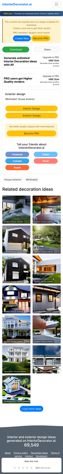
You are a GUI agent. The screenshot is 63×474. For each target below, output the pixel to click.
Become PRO (40, 38)
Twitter (45, 154)
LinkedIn (17, 161)
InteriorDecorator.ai (17, 4)
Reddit (17, 167)
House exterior (12, 179)
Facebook (17, 154)
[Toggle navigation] (56, 4)
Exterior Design (32, 115)
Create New (22, 38)
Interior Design (31, 108)
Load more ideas (31, 408)
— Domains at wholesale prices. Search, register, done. (31, 13)
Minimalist (32, 179)
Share (47, 49)
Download (16, 49)
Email (46, 161)
